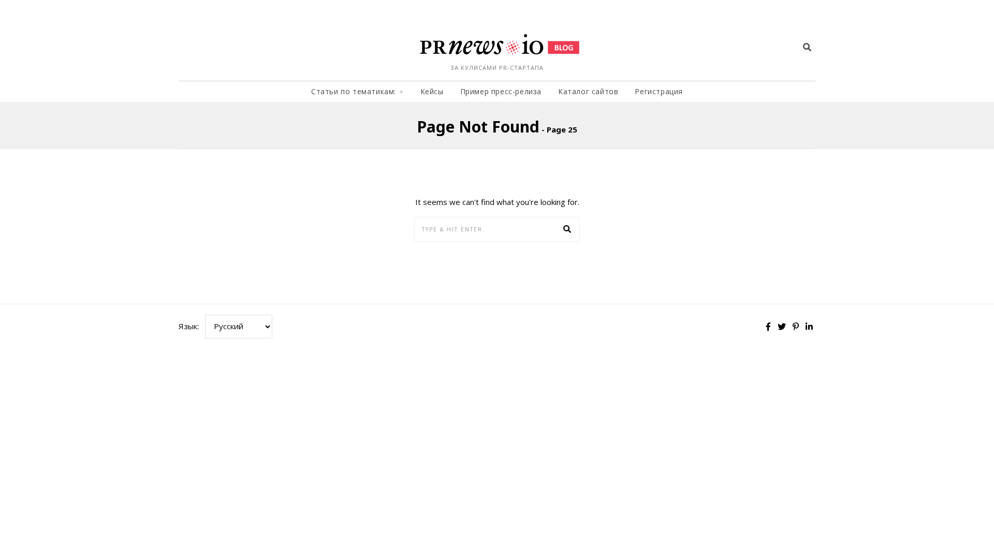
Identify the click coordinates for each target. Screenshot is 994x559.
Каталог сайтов (588, 91)
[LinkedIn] (809, 326)
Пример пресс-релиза (501, 91)
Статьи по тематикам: (353, 91)
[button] (567, 229)
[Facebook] (768, 326)
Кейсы (432, 91)
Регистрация (659, 91)
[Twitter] (781, 326)
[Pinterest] (795, 326)
